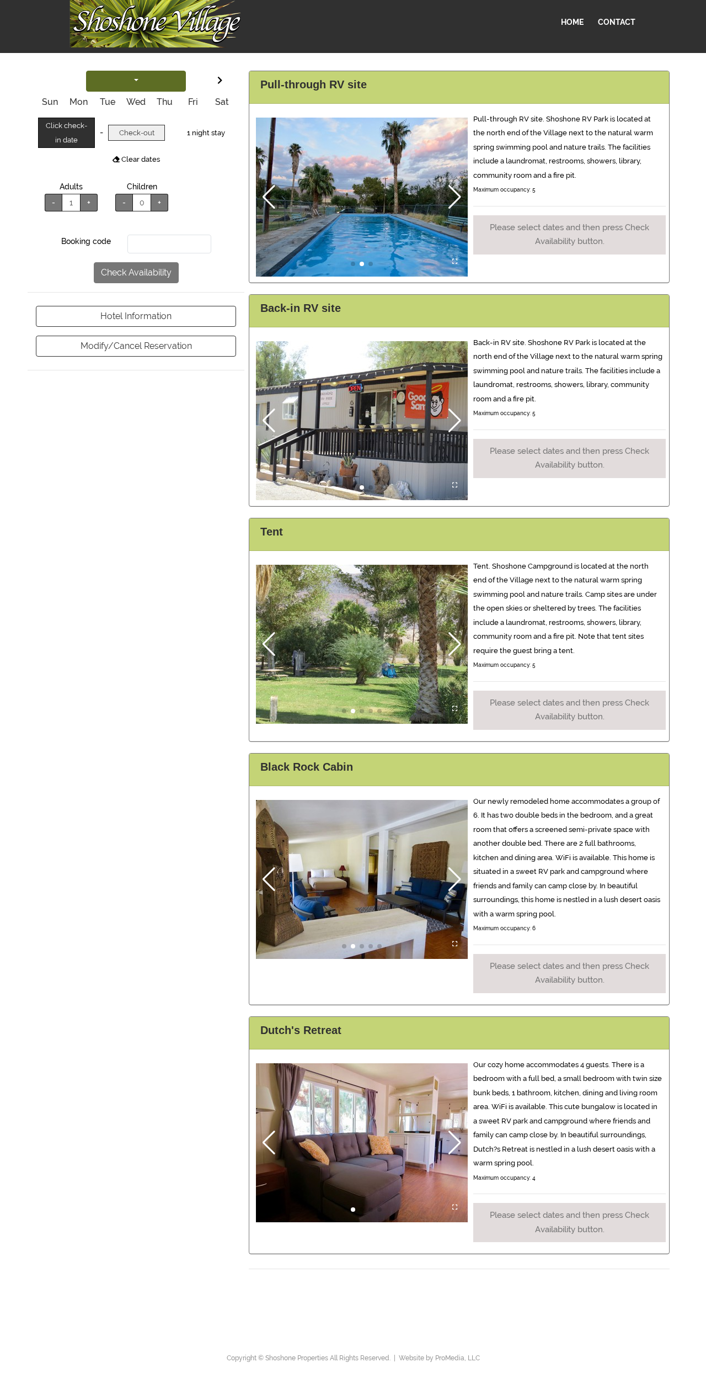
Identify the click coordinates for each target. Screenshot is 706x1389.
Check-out (136, 133)
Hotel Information (136, 316)
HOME (572, 22)
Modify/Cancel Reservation (136, 346)
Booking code (86, 241)
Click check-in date (66, 132)
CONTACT (616, 22)
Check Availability (136, 272)
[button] (268, 197)
